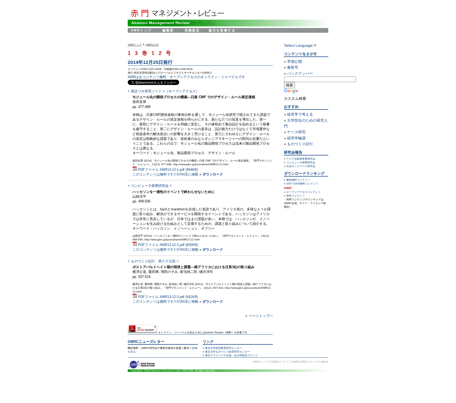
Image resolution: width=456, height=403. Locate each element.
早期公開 (294, 61)
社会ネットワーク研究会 (300, 166)
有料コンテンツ (295, 195)
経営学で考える (300, 114)
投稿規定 (192, 30)
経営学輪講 (296, 138)
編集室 (168, 30)
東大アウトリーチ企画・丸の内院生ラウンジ (231, 355)
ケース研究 (296, 132)
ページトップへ (261, 316)
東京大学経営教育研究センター (223, 348)
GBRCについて (280, 361)
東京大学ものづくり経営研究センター (227, 351)
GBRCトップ (260, 361)
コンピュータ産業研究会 (300, 162)
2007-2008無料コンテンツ (302, 183)
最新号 (292, 67)
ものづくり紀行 (300, 144)
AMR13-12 (152, 44)
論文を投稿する (222, 30)
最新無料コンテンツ (298, 179)
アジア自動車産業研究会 (300, 158)
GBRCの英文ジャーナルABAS (310, 361)
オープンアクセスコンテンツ (303, 192)
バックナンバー (300, 73)
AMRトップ (141, 30)
